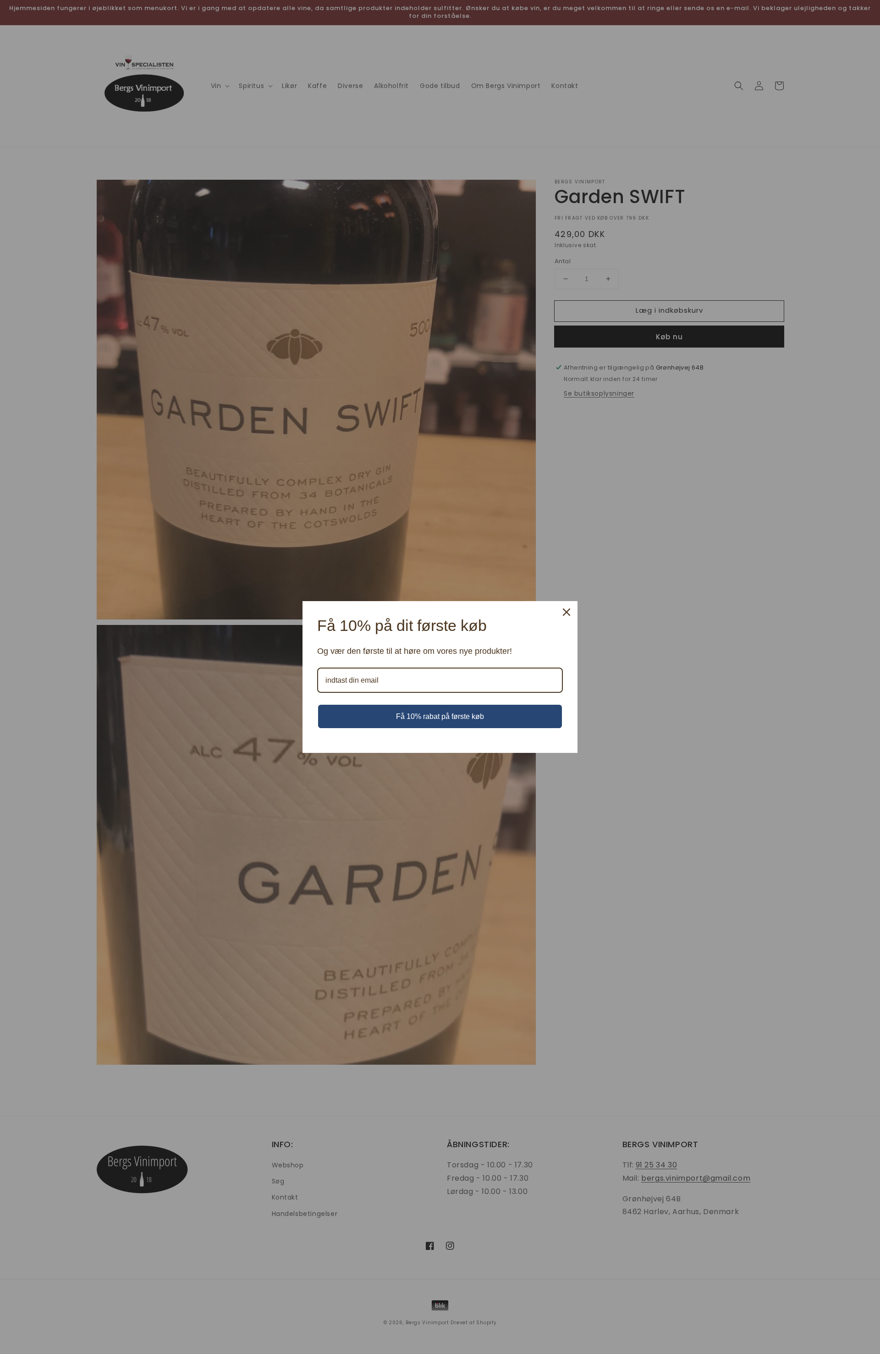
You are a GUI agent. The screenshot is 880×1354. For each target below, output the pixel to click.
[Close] (567, 612)
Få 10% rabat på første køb (440, 716)
